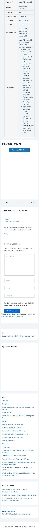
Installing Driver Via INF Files (11, 428)
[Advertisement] (19, 175)
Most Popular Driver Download (12, 437)
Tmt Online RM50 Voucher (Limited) (14, 456)
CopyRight (5, 404)
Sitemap (5, 444)
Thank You (6, 447)
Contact (5, 400)
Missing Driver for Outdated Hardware (15, 434)
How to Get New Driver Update (12, 424)
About (4, 397)
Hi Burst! (5, 421)
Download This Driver (19, 150)
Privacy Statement (8, 441)
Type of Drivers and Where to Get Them (15, 459)
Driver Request (7, 412)
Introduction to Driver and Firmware (14, 431)
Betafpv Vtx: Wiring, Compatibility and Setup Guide (19, 495)
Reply (6, 234)
